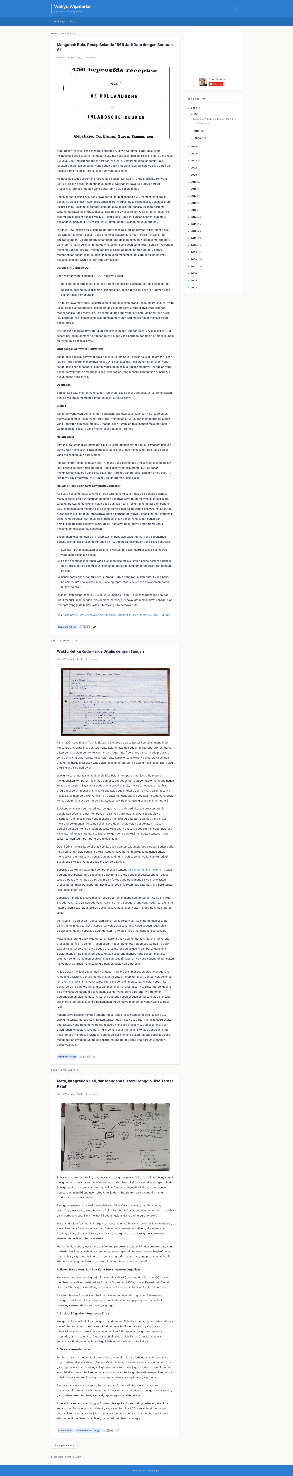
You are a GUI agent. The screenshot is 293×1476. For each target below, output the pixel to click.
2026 (194, 108)
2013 (194, 224)
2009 (194, 252)
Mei (196, 114)
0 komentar (91, 57)
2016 (194, 202)
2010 (194, 245)
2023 (194, 160)
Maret (197, 130)
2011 (193, 238)
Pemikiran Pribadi (67, 1056)
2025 (194, 146)
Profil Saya (59, 21)
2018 (194, 188)
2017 (193, 195)
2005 (194, 280)
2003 (194, 287)
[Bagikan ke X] (81, 627)
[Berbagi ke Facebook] (85, 627)
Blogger (156, 1470)
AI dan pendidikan (139, 869)
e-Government (65, 1430)
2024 (194, 153)
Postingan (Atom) (73, 1457)
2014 (194, 217)
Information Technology (88, 1430)
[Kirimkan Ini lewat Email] (88, 627)
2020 (194, 174)
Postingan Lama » (64, 1445)
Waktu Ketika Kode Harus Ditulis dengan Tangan (100, 651)
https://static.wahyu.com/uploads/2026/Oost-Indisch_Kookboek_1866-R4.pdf (119, 615)
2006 (194, 273)
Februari (198, 137)
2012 (194, 231)
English (74, 21)
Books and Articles (67, 627)
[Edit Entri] (94, 627)
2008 (194, 259)
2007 (194, 266)
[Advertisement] (213, 56)
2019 (194, 181)
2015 (194, 209)
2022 (194, 167)
